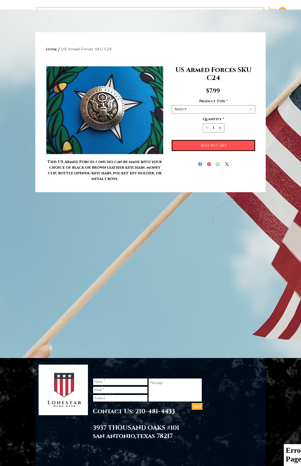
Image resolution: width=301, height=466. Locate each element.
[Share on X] (227, 164)
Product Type (213, 101)
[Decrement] (206, 127)
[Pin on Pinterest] (209, 164)
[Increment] (220, 127)
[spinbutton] (213, 127)
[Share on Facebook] (200, 164)
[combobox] (213, 109)
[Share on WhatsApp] (218, 164)
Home (51, 49)
